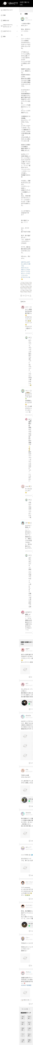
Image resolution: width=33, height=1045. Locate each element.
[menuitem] (9, 10)
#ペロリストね (25, 277)
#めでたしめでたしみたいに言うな (25, 264)
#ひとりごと (25, 268)
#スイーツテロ (25, 271)
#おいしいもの (25, 270)
